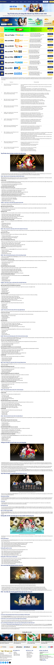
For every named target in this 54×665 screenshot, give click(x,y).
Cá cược (17, 1)
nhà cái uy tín (7, 15)
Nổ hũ (33, 1)
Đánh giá (21, 1)
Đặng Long (44, 660)
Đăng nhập (45, 1)
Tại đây (44, 659)
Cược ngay (4, 24)
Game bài (25, 1)
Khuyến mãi (29, 1)
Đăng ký (51, 1)
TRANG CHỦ (13, 1)
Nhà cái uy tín (3, 77)
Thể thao (36, 1)
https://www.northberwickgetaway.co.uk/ (47, 654)
